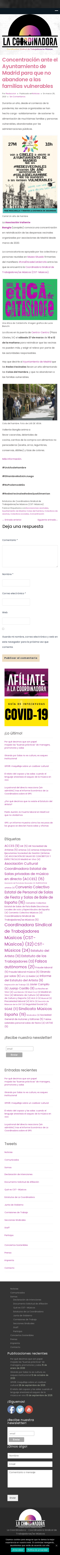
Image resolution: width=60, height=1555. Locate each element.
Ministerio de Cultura (26, 995)
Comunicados (12, 1159)
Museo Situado (35, 257)
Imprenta (9, 1260)
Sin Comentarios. (18, 96)
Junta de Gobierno (14, 1204)
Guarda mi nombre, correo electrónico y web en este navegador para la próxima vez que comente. (30, 642)
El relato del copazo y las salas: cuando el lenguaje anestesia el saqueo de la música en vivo (28, 776)
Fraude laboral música (24, 972)
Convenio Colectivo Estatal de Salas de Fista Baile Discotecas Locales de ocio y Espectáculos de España (27, 907)
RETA (34, 1001)
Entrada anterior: (12, 519)
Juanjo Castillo (22, 988)
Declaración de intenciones (18, 1174)
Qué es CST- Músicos (15, 1189)
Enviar (13, 1497)
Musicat (46, 998)
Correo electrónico (14, 593)
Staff (7, 1227)
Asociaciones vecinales (37, 508)
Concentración (37, 513)
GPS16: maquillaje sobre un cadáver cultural (27, 766)
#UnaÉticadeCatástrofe (33, 262)
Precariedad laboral (17, 1001)
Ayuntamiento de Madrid (37, 361)
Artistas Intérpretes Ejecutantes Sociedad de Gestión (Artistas (28, 853)
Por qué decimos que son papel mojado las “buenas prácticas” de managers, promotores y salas (27, 744)
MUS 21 (36, 998)
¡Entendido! (17, 1550)
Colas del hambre (35, 511)
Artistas (24, 849)
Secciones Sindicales (15, 1220)
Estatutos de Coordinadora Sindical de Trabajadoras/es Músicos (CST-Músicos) (23, 503)
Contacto (9, 1267)
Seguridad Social (36, 1004)
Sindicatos (33, 1015)
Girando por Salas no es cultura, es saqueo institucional (27, 1374)
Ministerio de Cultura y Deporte (27, 997)
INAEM (34, 976)
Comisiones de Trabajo (16, 1212)
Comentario (10, 540)
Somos (8, 1167)
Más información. (12, 459)
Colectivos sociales (19, 513)
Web (5, 612)
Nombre (7, 574)
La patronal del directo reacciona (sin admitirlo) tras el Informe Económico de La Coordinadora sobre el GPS (26, 790)
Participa (9, 1235)
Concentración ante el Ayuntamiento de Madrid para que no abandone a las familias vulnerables (30, 73)
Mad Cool (34, 992)
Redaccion (11, 93)
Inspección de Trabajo (17, 984)
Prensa (8, 1252)
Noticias (36, 93)
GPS (24, 976)
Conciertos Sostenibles (16, 1245)
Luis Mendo (20, 992)
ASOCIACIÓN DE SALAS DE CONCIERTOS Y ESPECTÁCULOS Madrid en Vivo (28, 858)
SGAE (11, 1009)
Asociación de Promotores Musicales (20, 883)
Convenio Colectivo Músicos (26, 912)
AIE (24, 846)
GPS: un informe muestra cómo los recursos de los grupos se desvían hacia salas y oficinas (29, 824)
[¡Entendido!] (56, 1545)
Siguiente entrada (48, 519)
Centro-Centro (40, 332)
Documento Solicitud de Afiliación (22, 1181)
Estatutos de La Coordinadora (20, 1197)
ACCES (12, 846)
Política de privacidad (38, 1550)
